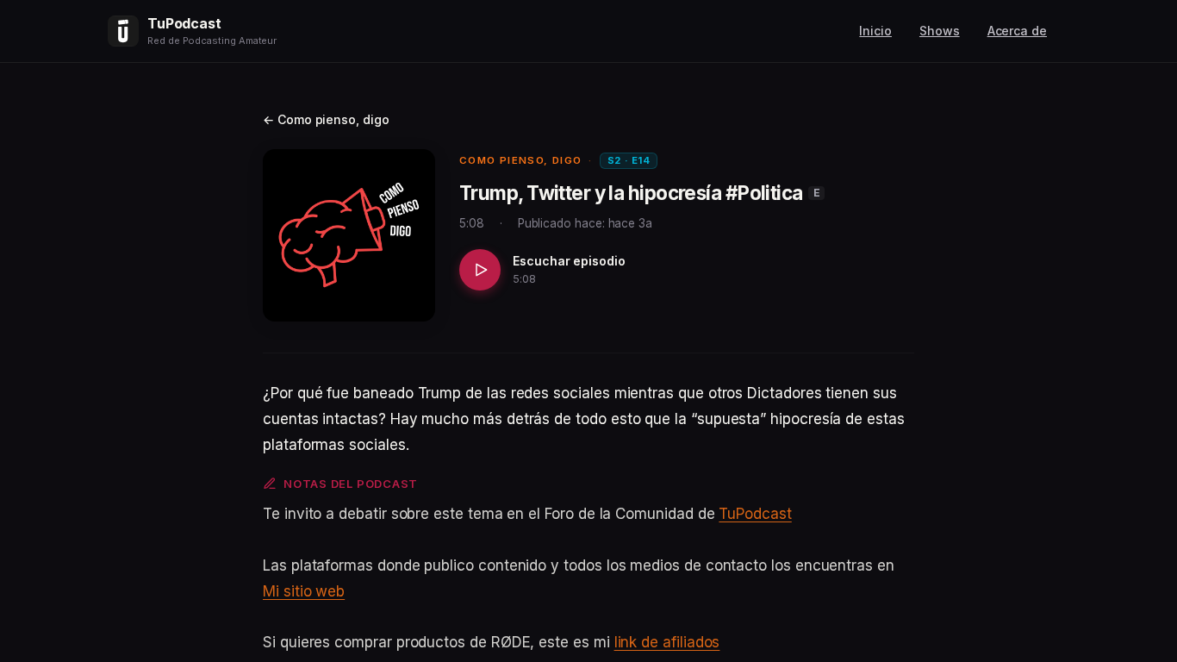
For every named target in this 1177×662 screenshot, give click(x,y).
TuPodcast (755, 513)
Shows (939, 30)
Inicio (875, 30)
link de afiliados (667, 642)
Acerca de (1017, 30)
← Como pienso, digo (326, 119)
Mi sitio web (304, 591)
